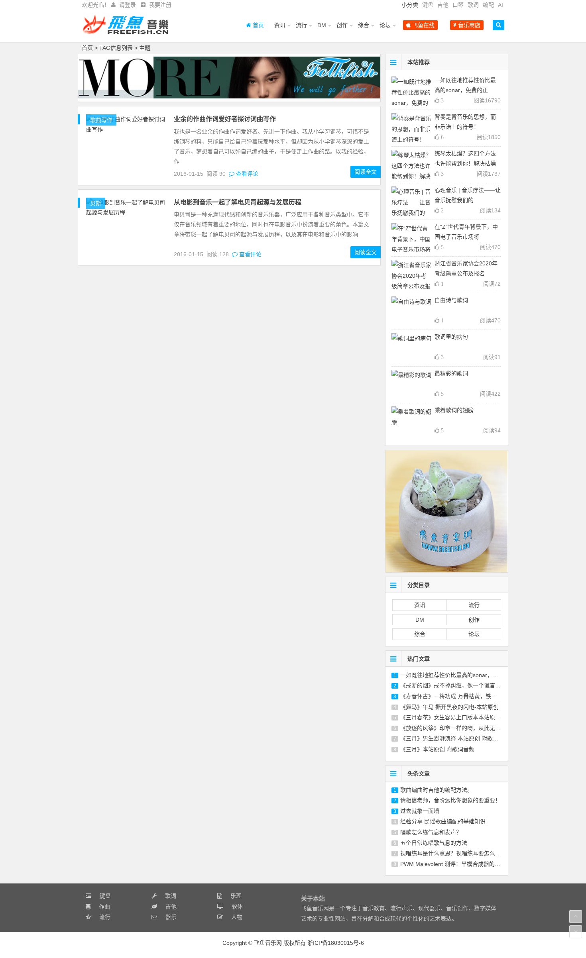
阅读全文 (365, 172)
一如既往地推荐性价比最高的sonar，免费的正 (457, 675)
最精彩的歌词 (451, 373)
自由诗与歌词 (451, 300)
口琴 (458, 5)
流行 (301, 25)
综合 (363, 25)
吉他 (442, 5)
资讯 (279, 25)
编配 (488, 5)
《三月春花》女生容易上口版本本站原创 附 (454, 717)
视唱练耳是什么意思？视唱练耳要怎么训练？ (456, 853)
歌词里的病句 (451, 337)
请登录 (127, 5)
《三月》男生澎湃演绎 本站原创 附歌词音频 (454, 738)
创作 (342, 25)
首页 (257, 25)
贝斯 (95, 203)
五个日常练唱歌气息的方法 (433, 843)
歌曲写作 (101, 120)
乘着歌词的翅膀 (454, 410)
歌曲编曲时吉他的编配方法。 (436, 790)
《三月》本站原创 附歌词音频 (437, 749)
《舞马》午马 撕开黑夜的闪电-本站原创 (449, 707)
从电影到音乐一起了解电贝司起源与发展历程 (237, 202)
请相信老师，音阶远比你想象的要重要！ (450, 800)
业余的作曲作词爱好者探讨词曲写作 (225, 119)
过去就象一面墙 (419, 811)
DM (321, 25)
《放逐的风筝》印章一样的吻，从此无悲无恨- (457, 728)
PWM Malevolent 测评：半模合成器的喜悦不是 (458, 864)
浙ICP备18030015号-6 (335, 943)
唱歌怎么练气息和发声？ (431, 832)
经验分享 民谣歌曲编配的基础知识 (443, 821)
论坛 (385, 25)
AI (500, 5)
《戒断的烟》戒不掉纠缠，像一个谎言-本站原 (457, 685)
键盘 (427, 5)
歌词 (473, 5)
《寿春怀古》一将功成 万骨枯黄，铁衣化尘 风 (457, 696)
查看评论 (246, 174)
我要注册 (160, 5)
